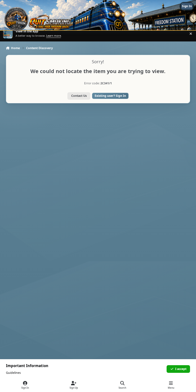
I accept (180, 369)
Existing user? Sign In (110, 96)
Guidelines (13, 373)
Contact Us (79, 96)
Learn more (8, 34)
